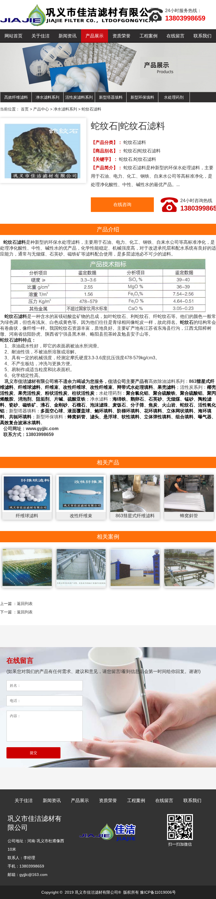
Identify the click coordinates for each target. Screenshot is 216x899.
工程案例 (149, 35)
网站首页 (13, 35)
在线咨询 (122, 204)
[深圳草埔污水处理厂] (189, 568)
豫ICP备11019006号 (158, 892)
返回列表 (25, 603)
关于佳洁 (41, 35)
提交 (33, 753)
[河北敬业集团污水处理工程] (135, 568)
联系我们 (203, 35)
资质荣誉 (121, 35)
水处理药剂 (174, 97)
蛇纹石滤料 (91, 109)
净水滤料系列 (47, 97)
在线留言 (175, 35)
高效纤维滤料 (16, 97)
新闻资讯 (67, 35)
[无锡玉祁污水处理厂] (81, 568)
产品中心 (41, 109)
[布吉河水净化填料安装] (27, 568)
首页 (25, 109)
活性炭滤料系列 (79, 97)
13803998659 (185, 18)
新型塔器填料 (111, 97)
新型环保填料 (142, 97)
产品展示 (95, 35)
